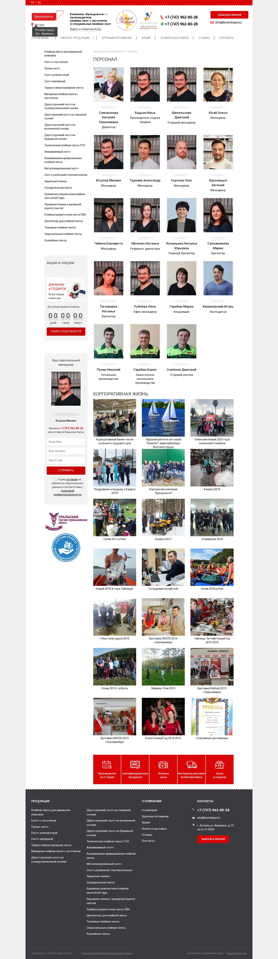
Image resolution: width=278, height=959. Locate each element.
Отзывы (147, 834)
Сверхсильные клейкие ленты (63, 233)
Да (37, 33)
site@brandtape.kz (228, 22)
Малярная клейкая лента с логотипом (56, 851)
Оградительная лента (58, 187)
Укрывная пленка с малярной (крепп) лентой (111, 901)
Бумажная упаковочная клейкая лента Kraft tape (108, 890)
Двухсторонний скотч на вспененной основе (111, 822)
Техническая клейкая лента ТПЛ (64, 145)
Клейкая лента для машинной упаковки (50, 812)
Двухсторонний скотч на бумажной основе (110, 833)
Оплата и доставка (154, 828)
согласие (72, 479)
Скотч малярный (54, 81)
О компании (149, 810)
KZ (39, 2)
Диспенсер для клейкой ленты (63, 221)
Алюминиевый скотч (57, 151)
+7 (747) (181, 17)
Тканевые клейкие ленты (60, 227)
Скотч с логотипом (56, 61)
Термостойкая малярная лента (63, 87)
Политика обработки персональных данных (107, 953)
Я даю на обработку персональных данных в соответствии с (67, 487)
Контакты (148, 841)
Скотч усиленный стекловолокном (65, 174)
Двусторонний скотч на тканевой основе (108, 812)
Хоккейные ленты (55, 240)
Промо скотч (52, 68)
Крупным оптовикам (155, 816)
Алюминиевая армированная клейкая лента (111, 856)
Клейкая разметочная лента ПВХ (65, 214)
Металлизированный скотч (61, 168)
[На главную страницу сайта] (47, 15)
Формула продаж (237, 953)
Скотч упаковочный (56, 74)
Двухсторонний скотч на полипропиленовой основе (48, 859)
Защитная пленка (55, 181)
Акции (146, 822)
